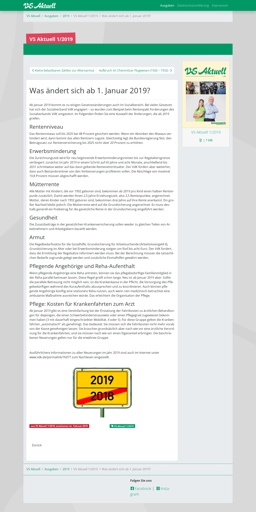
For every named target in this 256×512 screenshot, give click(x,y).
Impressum (220, 5)
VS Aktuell (33, 16)
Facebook (142, 488)
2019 (66, 16)
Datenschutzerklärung (193, 5)
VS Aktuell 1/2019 (45, 426)
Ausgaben (167, 5)
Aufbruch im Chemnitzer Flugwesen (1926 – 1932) (134, 70)
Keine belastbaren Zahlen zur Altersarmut (64, 70)
